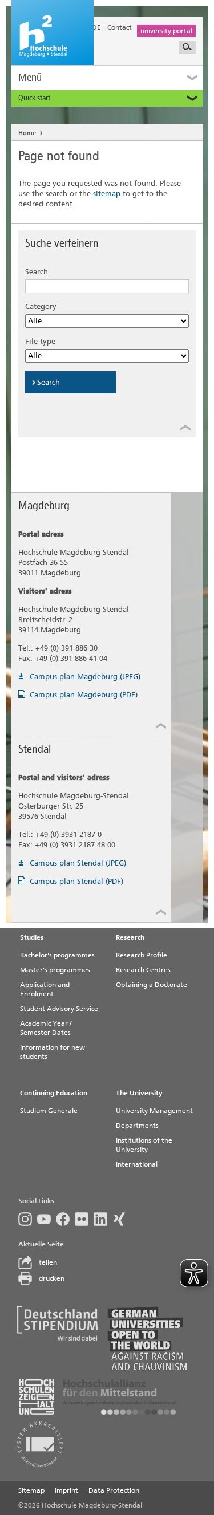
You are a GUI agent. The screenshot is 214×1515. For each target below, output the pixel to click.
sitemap (106, 193)
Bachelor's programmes (57, 955)
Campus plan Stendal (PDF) (76, 881)
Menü (30, 77)
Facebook (65, 1219)
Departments (137, 1126)
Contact (119, 27)
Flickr (84, 1219)
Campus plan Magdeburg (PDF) (84, 695)
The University (139, 1093)
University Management (154, 1111)
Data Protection (113, 1490)
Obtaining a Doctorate (151, 985)
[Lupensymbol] (187, 47)
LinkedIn (103, 1219)
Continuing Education (53, 1093)
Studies (31, 937)
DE (96, 27)
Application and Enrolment (45, 989)
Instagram (27, 1219)
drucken (51, 1278)
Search (36, 271)
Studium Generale (49, 1111)
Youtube (46, 1219)
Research (130, 937)
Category (40, 306)
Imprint (66, 1490)
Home (27, 133)
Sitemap (31, 1490)
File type (40, 341)
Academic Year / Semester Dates (45, 1028)
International (137, 1164)
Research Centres (143, 970)
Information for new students (52, 1052)
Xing (121, 1219)
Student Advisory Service (59, 1009)
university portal (166, 31)
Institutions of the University (144, 1144)
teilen (48, 1262)
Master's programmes (55, 970)
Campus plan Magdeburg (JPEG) (85, 676)
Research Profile (141, 955)
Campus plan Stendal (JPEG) (78, 863)
